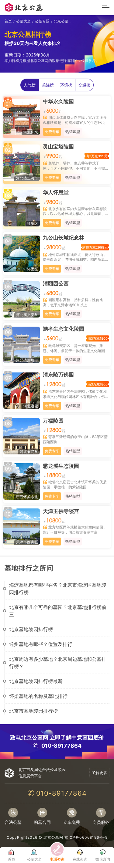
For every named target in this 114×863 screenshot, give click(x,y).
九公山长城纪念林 (63, 238)
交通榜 (84, 85)
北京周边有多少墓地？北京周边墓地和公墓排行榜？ (57, 662)
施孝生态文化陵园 (63, 329)
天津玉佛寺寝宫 (61, 511)
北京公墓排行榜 (66, 21)
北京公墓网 (53, 837)
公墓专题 (42, 21)
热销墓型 (72, 131)
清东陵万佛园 (58, 375)
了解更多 (99, 772)
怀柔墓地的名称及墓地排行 (38, 696)
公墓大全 (23, 21)
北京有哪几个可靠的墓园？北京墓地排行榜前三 (57, 610)
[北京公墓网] (24, 7)
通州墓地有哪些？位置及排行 (40, 644)
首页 (8, 21)
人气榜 (30, 85)
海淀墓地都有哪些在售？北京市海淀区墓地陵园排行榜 (57, 588)
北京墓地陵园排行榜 (31, 629)
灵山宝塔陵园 (58, 147)
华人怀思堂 (56, 192)
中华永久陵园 (58, 101)
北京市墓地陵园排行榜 (33, 711)
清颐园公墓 (56, 283)
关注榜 (48, 85)
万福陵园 (53, 421)
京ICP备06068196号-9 (86, 837)
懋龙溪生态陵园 (61, 466)
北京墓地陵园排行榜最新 (36, 681)
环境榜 (66, 85)
